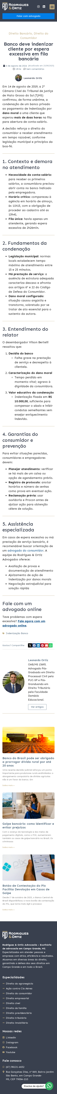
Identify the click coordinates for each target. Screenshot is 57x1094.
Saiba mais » (8, 785)
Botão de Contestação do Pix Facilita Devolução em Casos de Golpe (25, 889)
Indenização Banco (17, 633)
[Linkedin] (44, 6)
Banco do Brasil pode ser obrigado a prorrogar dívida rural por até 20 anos (28, 761)
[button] (52, 6)
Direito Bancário (20, 33)
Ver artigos (37, 707)
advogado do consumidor (25, 550)
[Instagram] (38, 6)
